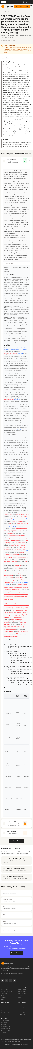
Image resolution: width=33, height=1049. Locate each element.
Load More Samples (16, 841)
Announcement (21, 1011)
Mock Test (3, 1032)
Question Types (22, 991)
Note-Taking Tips (22, 1014)
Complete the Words (6, 1012)
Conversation (21, 1009)
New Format (4, 1022)
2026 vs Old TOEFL (5, 1026)
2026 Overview (5, 1020)
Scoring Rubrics (5, 993)
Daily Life (3, 1011)
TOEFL (3, 2)
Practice (20, 997)
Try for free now (16, 953)
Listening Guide (21, 1005)
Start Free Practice (22, 6)
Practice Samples (5, 1030)
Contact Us (7, 1044)
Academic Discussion (6, 991)
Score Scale (4, 1024)
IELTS (8, 2)
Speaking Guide (22, 989)
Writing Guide (4, 989)
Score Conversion (5, 1028)
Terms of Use (16, 1044)
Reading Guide (5, 1005)
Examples (3, 997)
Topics (2, 999)
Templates (3, 995)
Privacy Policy (25, 1044)
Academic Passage (6, 1009)
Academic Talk (21, 1012)
